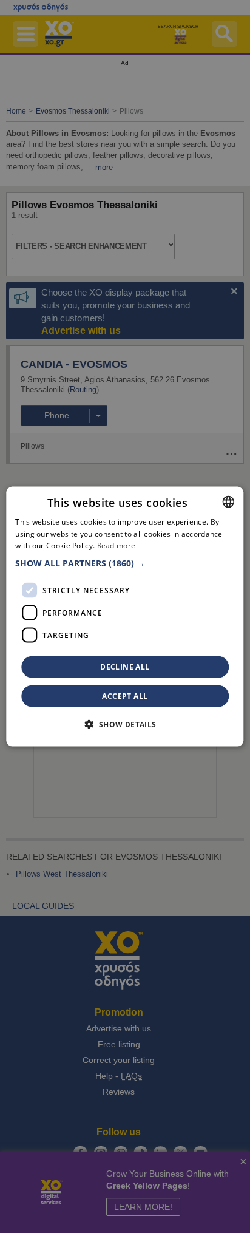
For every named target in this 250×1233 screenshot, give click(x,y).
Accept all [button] (124, 696)
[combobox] (229, 501)
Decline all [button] (124, 667)
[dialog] (124, 616)
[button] (124, 563)
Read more (116, 545)
